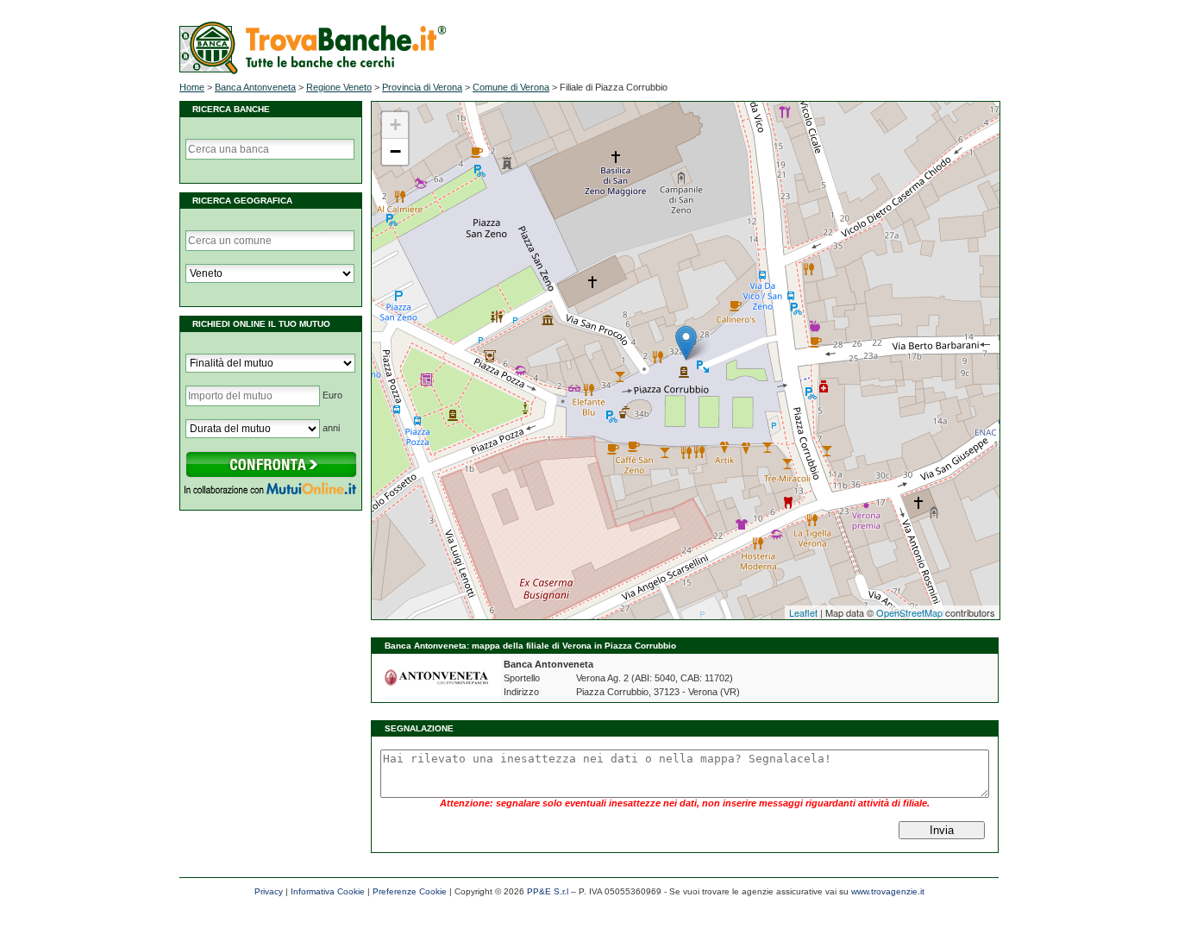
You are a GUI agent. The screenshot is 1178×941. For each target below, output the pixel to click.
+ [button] (395, 124)
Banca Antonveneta (255, 87)
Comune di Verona (511, 87)
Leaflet (803, 612)
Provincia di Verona (422, 87)
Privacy (268, 891)
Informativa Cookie (328, 891)
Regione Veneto (339, 87)
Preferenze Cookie (410, 891)
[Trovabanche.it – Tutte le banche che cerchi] (312, 71)
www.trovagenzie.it (887, 891)
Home (191, 87)
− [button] (395, 151)
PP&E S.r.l (547, 891)
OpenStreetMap (909, 612)
